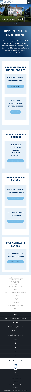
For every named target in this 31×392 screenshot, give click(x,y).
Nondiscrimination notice (15, 378)
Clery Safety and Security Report (15, 384)
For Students (15, 296)
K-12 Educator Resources (15, 305)
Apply (15, 372)
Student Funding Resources (15, 299)
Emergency (15, 387)
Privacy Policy (15, 381)
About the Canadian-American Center (15, 292)
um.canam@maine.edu (15, 286)
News (15, 308)
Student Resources (15, 375)
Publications (15, 302)
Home (15, 289)
